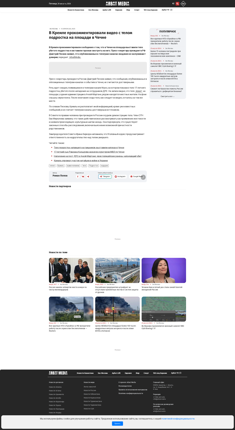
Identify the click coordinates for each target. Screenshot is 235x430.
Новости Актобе (55, 398)
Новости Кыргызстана (92, 398)
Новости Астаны (55, 391)
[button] (143, 177)
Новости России (90, 390)
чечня (52, 166)
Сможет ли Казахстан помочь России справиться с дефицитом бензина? (167, 90)
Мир (128, 10)
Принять (117, 423)
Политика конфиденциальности (130, 393)
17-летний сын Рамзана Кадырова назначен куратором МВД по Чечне (89, 152)
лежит (139, 91)
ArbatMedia (74, 57)
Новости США (89, 409)
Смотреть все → (168, 96)
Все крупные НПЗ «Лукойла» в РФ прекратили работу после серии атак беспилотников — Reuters (166, 41)
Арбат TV (166, 10)
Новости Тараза (55, 405)
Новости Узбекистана (92, 394)
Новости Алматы (55, 387)
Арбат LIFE (107, 10)
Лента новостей (90, 387)
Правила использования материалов (132, 390)
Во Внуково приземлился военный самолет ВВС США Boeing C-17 (166, 64)
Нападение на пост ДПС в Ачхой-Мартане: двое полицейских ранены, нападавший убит (97, 156)
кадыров (104, 166)
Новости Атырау (55, 413)
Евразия (118, 10)
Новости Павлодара (56, 409)
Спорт (136, 10)
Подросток (93, 166)
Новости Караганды (56, 402)
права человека (73, 166)
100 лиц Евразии (151, 10)
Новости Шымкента (56, 394)
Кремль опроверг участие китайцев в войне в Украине (81, 160)
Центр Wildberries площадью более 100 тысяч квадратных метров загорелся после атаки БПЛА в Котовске (166, 77)
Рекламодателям (125, 386)
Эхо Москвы (93, 10)
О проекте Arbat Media (127, 382)
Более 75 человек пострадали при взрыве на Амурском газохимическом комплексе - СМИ (166, 53)
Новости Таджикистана (92, 405)
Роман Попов (60, 175)
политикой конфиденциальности (178, 418)
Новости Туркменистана (93, 401)
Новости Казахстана (76, 10)
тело (84, 166)
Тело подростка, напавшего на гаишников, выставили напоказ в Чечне (89, 147)
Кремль (61, 166)
